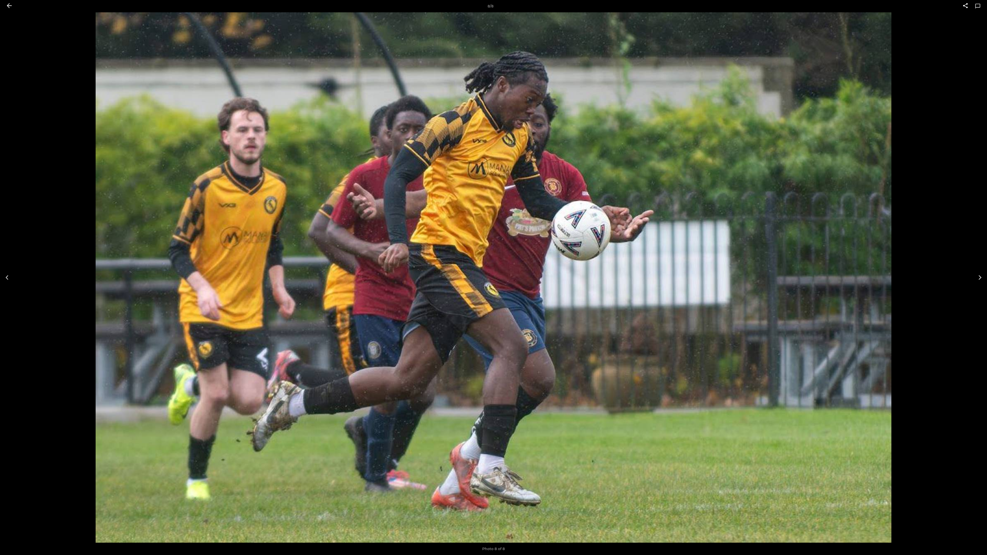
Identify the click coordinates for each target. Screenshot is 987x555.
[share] (965, 6)
